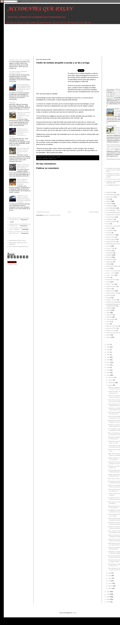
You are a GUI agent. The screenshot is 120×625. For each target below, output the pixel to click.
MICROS (109, 250)
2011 (108, 591)
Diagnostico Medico (113, 108)
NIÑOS (51, 158)
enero (110, 588)
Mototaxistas (110, 259)
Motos (65, 22)
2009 (108, 597)
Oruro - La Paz (110, 273)
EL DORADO (110, 230)
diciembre (111, 377)
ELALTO (108, 232)
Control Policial (110, 217)
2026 (108, 344)
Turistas (108, 321)
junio (109, 575)
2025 (108, 347)
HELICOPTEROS (111, 241)
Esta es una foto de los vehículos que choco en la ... (19, 232)
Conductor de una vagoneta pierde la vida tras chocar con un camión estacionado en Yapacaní (19, 132)
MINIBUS (45, 158)
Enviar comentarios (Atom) (53, 215)
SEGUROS (109, 295)
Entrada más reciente (43, 212)
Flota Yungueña (111, 239)
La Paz (15, 22)
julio (109, 573)
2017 (108, 362)
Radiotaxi (109, 288)
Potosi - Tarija (110, 284)
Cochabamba (33, 22)
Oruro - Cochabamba (112, 270)
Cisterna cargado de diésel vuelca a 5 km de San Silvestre (23, 166)
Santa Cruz (23, 22)
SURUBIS (109, 308)
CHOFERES (110, 206)
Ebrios (108, 223)
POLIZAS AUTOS (111, 279)
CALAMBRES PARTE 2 (113, 185)
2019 (108, 357)
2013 (108, 372)
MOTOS (108, 257)
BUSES (108, 201)
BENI (107, 199)
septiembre (111, 382)
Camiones (81, 22)
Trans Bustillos (110, 319)
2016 (108, 365)
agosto (110, 385)
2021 (108, 352)
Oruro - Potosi (110, 275)
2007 (108, 602)
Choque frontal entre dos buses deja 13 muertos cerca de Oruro (23, 151)
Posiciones (12, 102)
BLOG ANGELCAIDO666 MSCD (18, 246)
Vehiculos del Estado (112, 326)
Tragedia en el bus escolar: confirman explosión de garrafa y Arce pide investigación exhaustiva (24, 199)
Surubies (58, 22)
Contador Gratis (12, 264)
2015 (108, 367)
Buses (89, 22)
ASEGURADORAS (111, 194)
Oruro (54, 158)
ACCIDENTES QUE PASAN (40, 9)
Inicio (69, 212)
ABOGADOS (110, 192)
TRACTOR (109, 315)
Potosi (108, 282)
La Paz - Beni (110, 248)
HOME (8, 22)
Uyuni (108, 323)
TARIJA (108, 310)
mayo (110, 578)
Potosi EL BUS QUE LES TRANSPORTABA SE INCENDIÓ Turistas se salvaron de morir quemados (23, 88)
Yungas (108, 337)
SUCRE (108, 297)
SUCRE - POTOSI (111, 300)
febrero (110, 586)
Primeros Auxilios (111, 286)
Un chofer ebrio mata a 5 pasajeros (19, 60)
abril (109, 580)
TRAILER (109, 317)
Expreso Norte (110, 237)
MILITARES (109, 253)
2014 (108, 370)
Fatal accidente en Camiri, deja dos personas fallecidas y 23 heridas (23, 182)
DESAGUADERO (111, 221)
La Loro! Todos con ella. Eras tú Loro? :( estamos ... (18, 228)
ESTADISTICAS (111, 235)
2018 (108, 360)
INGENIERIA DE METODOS (17, 240)
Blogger (74, 612)
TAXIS (108, 312)
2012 (108, 375)
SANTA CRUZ (110, 291)
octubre (110, 380)
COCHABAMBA (111, 208)
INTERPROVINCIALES (113, 244)
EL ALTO (108, 228)
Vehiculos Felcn (111, 330)
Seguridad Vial (111, 126)
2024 (108, 349)
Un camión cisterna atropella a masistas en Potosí (18, 72)
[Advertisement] (64, 40)
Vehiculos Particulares (46, 22)
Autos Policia (110, 197)
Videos (108, 335)
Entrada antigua (94, 212)
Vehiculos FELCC (111, 328)
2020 (108, 354)
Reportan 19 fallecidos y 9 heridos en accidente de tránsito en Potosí (23, 115)
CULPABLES (110, 219)
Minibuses (73, 22)
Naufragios (109, 262)
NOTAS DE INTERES (112, 266)
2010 (108, 594)
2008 (108, 599)
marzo (110, 583)
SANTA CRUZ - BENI (112, 293)
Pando (108, 277)
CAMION (109, 203)
